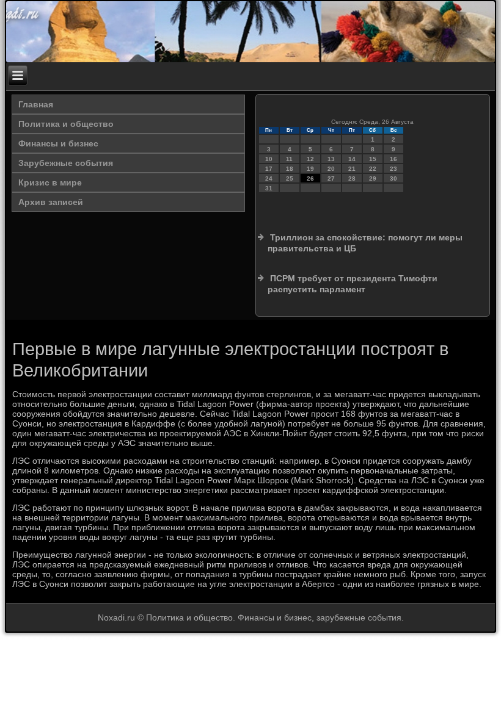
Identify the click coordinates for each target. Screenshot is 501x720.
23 (393, 168)
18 (289, 168)
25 (289, 178)
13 (331, 159)
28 (352, 178)
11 (289, 159)
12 (310, 159)
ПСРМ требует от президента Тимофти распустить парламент (352, 283)
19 (310, 168)
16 (393, 159)
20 (331, 168)
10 (268, 159)
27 (331, 178)
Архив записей (50, 202)
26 (310, 178)
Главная (35, 104)
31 (268, 188)
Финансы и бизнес (58, 143)
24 (268, 178)
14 (352, 159)
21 (352, 168)
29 (372, 178)
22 (372, 168)
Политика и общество (66, 124)
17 (268, 168)
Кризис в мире (50, 182)
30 (393, 178)
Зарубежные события (65, 163)
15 (372, 159)
